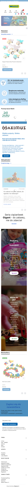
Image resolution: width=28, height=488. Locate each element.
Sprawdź (6, 156)
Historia (3, 443)
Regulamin (3, 471)
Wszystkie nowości (6, 34)
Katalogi (3, 454)
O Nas (2, 441)
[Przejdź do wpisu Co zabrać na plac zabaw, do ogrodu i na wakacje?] (14, 177)
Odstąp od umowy (5, 467)
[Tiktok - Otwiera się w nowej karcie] (21, 14)
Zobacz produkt (7, 69)
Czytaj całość (7, 204)
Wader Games (4, 482)
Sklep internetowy (12, 486)
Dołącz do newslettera (10, 424)
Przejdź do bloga (5, 163)
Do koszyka (6, 389)
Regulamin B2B (4, 466)
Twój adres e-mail (6, 420)
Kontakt (3, 446)
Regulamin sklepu (5, 463)
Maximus (3, 480)
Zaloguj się (3, 469)
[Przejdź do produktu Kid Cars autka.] (14, 368)
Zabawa (6, 189)
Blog (2, 445)
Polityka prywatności (6, 464)
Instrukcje (3, 479)
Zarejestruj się (4, 470)
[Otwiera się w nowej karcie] (16, 14)
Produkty (3, 452)
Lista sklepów (4, 455)
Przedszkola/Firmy (5, 478)
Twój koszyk (4, 461)
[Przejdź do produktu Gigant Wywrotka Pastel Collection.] (14, 49)
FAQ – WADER (4, 442)
